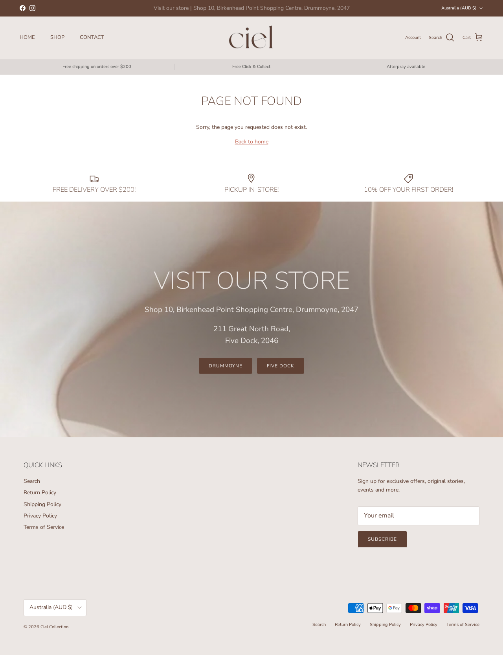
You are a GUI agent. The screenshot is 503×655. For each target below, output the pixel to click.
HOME (27, 37)
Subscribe (382, 539)
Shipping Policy (42, 504)
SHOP (57, 37)
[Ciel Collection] (251, 37)
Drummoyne (225, 366)
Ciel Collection (54, 627)
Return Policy (40, 492)
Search (32, 481)
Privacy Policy (40, 515)
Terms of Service (44, 527)
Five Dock (281, 366)
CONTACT (92, 37)
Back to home (251, 141)
